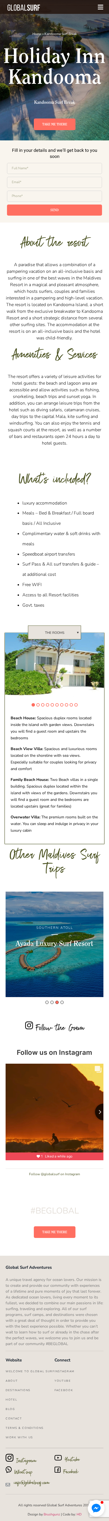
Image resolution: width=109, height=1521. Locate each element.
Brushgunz (51, 1514)
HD (79, 1514)
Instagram (64, 1371)
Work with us (19, 1437)
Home (36, 34)
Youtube (72, 1460)
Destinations (18, 1390)
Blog (10, 1409)
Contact (14, 1419)
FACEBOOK (63, 1390)
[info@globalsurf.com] (8, 1484)
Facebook (70, 1473)
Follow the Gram (60, 1029)
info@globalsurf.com (31, 1483)
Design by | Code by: (55, 1514)
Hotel (11, 1400)
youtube (62, 1381)
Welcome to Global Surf (30, 1371)
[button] (96, 1508)
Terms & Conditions (25, 1428)
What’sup (24, 1473)
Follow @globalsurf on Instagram (54, 1174)
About (12, 1381)
